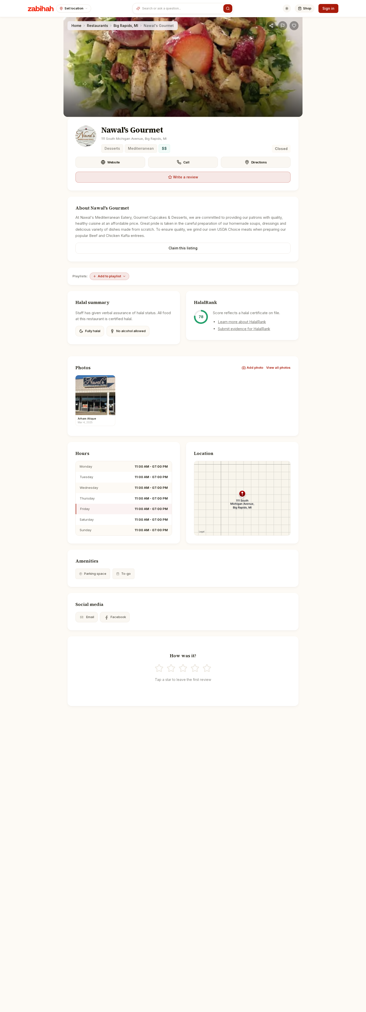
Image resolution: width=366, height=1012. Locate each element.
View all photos (278, 367)
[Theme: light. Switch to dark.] (287, 8)
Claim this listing (183, 248)
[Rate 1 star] (159, 668)
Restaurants (97, 25)
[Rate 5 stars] (207, 668)
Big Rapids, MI (126, 25)
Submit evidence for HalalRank (244, 328)
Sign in (328, 8)
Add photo (255, 367)
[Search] (227, 8)
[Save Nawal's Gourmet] (294, 25)
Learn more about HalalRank (242, 321)
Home (76, 25)
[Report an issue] (282, 25)
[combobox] (181, 8)
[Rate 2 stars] (171, 668)
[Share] (271, 25)
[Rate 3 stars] (183, 668)
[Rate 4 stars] (195, 668)
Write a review (185, 177)
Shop (307, 8)
